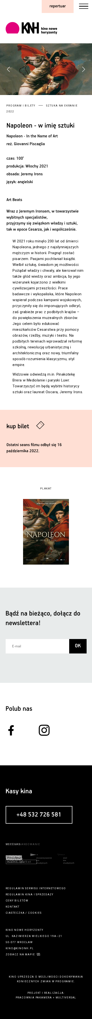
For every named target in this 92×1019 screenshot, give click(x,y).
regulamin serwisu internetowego (36, 888)
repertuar (58, 6)
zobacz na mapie (20, 954)
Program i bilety (20, 105)
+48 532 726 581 (39, 815)
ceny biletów (17, 900)
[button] (83, 69)
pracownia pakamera (34, 997)
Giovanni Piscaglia (29, 144)
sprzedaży (44, 894)
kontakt (13, 906)
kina (29, 894)
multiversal (66, 997)
